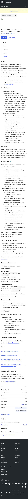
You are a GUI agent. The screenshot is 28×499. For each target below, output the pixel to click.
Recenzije (5, 46)
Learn (2, 455)
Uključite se (17, 455)
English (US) (24, 404)
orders (17, 410)
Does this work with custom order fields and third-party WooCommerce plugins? (11, 360)
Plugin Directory (5, 6)
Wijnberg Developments (13, 343)
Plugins (16, 448)
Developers (4, 460)
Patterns (17, 450)
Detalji (4, 42)
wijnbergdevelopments (8, 33)
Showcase (17, 443)
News (2, 446)
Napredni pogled (5, 414)
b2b (21, 407)
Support (3, 457)
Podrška (5, 56)
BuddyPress (5, 474)
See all (25, 424)
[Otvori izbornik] (26, 2)
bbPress (4, 471)
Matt (3, 469)
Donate (17, 460)
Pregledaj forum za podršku (8, 435)
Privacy (3, 450)
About (2, 443)
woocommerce (23, 410)
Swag (17, 462)
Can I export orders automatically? (10, 351)
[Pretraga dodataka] (15, 15)
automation (17, 407)
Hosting (3, 448)
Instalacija (5, 49)
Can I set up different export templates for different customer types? (11, 365)
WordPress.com (6, 467)
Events (16, 457)
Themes (17, 446)
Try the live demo (9, 84)
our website (4, 259)
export (24, 407)
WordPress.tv (5, 462)
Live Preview (12, 37)
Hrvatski (7, 480)
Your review (4, 424)
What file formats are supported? (9, 355)
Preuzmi (4, 37)
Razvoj (4, 53)
